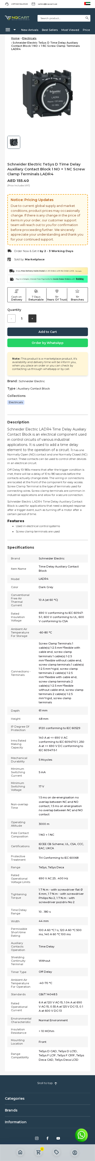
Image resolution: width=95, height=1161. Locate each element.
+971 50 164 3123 (19, 4)
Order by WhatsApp (48, 343)
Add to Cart (47, 332)
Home (15, 38)
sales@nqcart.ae (47, 4)
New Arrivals (28, 30)
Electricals (29, 38)
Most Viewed (69, 30)
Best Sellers (48, 30)
